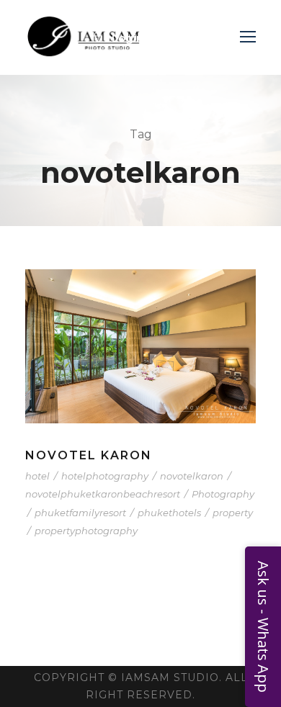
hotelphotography (104, 476)
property (233, 512)
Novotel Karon (88, 455)
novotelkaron (191, 476)
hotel (37, 476)
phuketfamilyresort (80, 512)
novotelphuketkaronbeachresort (102, 494)
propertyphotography (86, 530)
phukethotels (169, 512)
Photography (223, 494)
